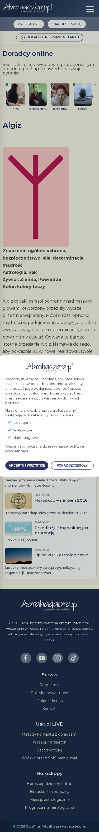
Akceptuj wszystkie (27, 465)
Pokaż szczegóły (72, 465)
